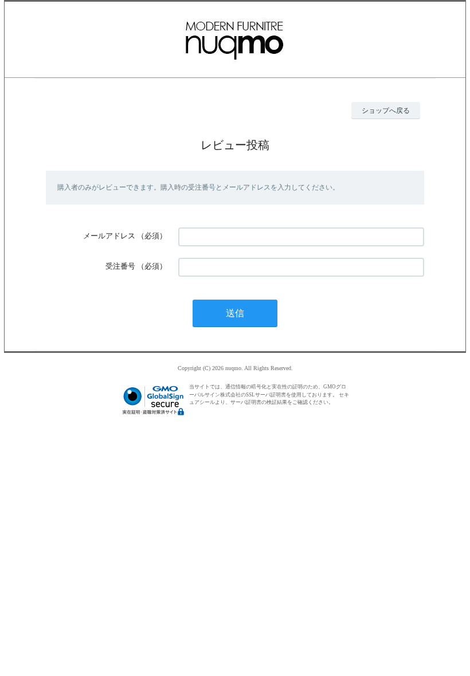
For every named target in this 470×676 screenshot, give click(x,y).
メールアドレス (109, 235)
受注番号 (120, 266)
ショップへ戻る (386, 111)
